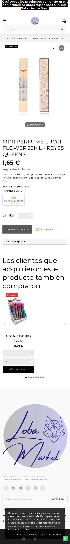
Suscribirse (58, 499)
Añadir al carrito (17, 229)
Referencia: (8, 190)
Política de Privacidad (31, 534)
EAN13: (6, 186)
